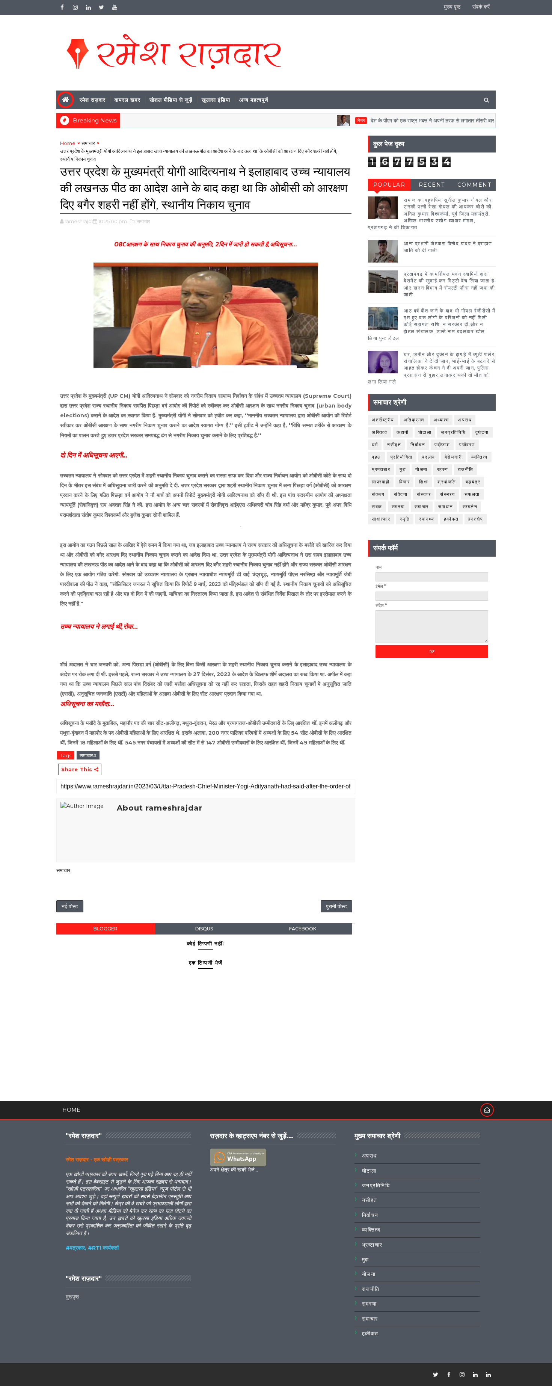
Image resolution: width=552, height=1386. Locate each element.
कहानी (403, 432)
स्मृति (405, 519)
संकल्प (378, 494)
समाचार (88, 143)
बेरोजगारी (453, 457)
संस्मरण (447, 494)
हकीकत (451, 519)
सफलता (472, 494)
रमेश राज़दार (93, 100)
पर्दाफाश (442, 444)
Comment (474, 184)
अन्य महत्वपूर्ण (253, 100)
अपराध (465, 420)
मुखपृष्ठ (72, 1296)
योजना (421, 469)
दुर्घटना (482, 432)
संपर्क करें (481, 6)
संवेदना (400, 494)
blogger (106, 929)
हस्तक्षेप (475, 519)
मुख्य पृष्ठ (452, 6)
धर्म (375, 444)
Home (67, 143)
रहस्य (442, 469)
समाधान (445, 506)
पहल (376, 457)
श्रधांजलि (446, 482)
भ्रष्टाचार (381, 469)
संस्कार (424, 494)
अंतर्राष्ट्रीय (383, 420)
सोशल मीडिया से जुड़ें (171, 100)
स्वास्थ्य (426, 519)
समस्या (398, 506)
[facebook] (62, 7)
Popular (389, 184)
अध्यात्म (441, 420)
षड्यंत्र (473, 482)
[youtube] (114, 7)
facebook (302, 929)
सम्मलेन (470, 506)
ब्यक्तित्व (479, 457)
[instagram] (75, 7)
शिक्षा (423, 482)
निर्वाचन (417, 444)
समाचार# (88, 755)
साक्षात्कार (381, 519)
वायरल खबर (127, 100)
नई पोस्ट (70, 906)
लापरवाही (381, 482)
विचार (335, 120)
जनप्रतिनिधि (453, 432)
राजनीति (466, 469)
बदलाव (428, 457)
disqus (204, 929)
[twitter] (101, 7)
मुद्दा (403, 469)
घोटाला (425, 432)
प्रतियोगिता (402, 457)
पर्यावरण (467, 444)
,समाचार (143, 221)
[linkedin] (88, 7)
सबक (377, 506)
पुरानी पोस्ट (336, 906)
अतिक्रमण (414, 420)
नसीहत (394, 444)
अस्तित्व (379, 432)
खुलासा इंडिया (216, 100)
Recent (432, 184)
